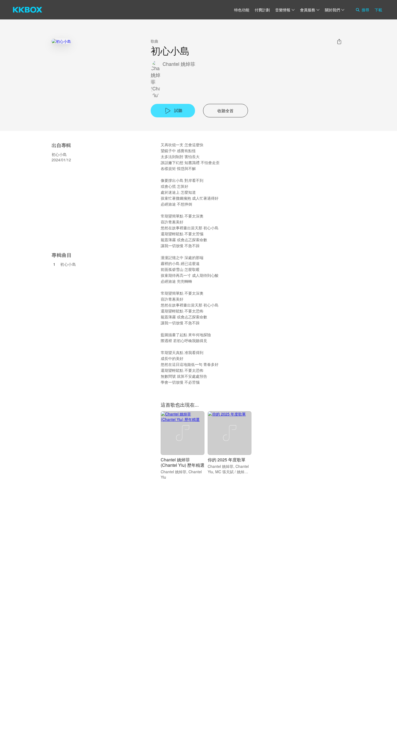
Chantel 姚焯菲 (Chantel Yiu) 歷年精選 (182, 462)
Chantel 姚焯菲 (179, 63)
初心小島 (68, 264)
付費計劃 (262, 9)
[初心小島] (61, 41)
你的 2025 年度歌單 (226, 460)
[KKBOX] (27, 9)
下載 (378, 9)
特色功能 (241, 9)
